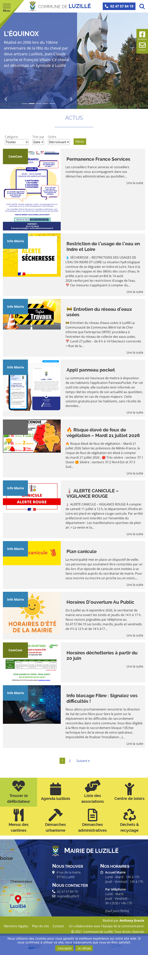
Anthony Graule (131, 920)
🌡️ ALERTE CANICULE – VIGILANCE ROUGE (92, 493)
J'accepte (64, 948)
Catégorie (11, 137)
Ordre (52, 137)
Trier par (38, 137)
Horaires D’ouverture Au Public (100, 602)
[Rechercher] (142, 6)
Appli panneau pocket (90, 370)
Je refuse (84, 948)
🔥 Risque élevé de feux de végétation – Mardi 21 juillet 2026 (103, 432)
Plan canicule (81, 551)
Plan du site (40, 926)
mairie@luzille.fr (68, 896)
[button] (6, 99)
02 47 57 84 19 (121, 6)
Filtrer (80, 142)
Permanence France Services (98, 159)
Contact (58, 926)
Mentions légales (16, 926)
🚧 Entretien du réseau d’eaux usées (99, 312)
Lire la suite (135, 183)
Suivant (82, 761)
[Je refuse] (143, 944)
